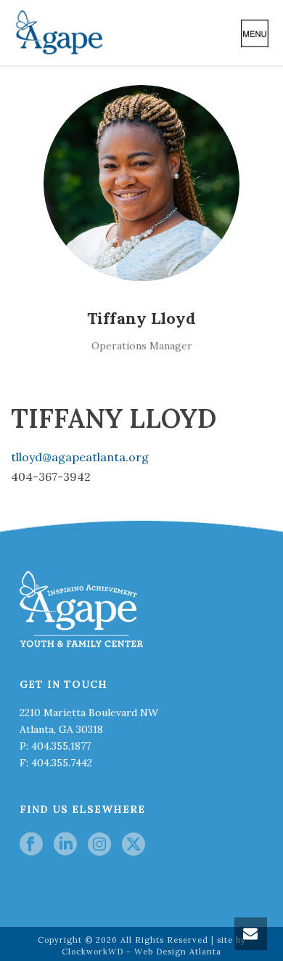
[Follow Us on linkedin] (65, 844)
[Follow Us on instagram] (99, 844)
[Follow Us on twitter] (133, 844)
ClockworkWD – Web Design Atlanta (141, 951)
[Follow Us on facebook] (31, 844)
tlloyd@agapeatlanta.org (80, 457)
